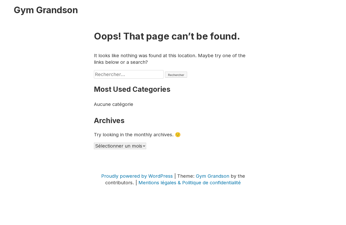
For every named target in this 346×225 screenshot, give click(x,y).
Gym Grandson (46, 9)
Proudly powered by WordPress (137, 176)
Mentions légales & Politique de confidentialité (189, 182)
